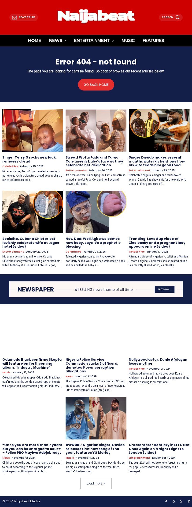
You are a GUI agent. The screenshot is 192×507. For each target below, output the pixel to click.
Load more (94, 483)
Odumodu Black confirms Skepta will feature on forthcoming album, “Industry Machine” (32, 363)
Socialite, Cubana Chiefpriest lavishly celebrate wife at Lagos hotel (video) (30, 242)
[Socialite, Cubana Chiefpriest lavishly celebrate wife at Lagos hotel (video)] (32, 212)
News (69, 376)
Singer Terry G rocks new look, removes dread (29, 159)
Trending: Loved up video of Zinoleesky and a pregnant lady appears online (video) (157, 242)
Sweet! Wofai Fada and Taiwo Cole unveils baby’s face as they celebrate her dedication (94, 161)
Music (6, 372)
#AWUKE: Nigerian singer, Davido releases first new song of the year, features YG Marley (95, 449)
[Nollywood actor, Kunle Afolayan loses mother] (159, 332)
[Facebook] (166, 502)
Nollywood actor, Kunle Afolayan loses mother (158, 361)
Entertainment (76, 170)
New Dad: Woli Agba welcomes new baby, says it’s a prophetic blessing (93, 242)
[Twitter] (181, 502)
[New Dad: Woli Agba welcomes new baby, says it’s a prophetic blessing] (96, 212)
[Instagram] (173, 502)
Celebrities (10, 166)
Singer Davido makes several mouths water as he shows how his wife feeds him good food (157, 161)
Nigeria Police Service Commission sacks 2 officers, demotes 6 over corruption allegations (92, 365)
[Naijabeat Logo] (96, 16)
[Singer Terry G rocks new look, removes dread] (32, 130)
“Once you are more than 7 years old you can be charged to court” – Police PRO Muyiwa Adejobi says (32, 449)
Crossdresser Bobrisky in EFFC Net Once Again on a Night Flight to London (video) (159, 449)
